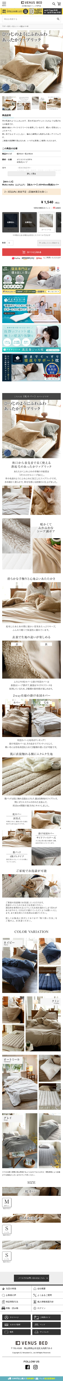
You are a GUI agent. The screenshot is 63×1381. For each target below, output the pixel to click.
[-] (46, 222)
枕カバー (15, 26)
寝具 (9, 26)
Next (56, 62)
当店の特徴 (11, 1288)
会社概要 (41, 1288)
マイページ (14, 1317)
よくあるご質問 (44, 1295)
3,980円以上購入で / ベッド (33, 1378)
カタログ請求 (15, 1325)
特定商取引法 (12, 1302)
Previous (6, 62)
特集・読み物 (12, 1308)
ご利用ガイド (45, 1317)
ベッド (42, 1325)
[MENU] (4, 3)
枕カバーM (24, 26)
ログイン (41, 1308)
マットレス (44, 1332)
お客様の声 (11, 1295)
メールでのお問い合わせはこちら (31, 1278)
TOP (4, 26)
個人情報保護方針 (45, 1302)
